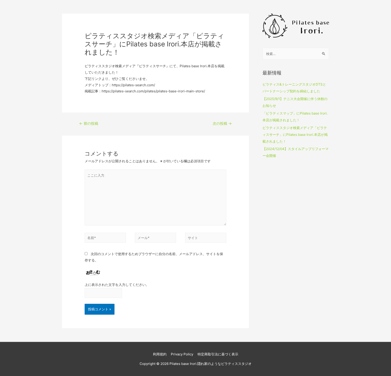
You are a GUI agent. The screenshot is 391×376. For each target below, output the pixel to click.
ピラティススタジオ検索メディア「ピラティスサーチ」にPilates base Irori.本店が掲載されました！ (295, 135)
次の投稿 (222, 123)
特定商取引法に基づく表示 (218, 354)
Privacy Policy (182, 354)
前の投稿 (88, 123)
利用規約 (160, 354)
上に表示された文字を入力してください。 (117, 285)
